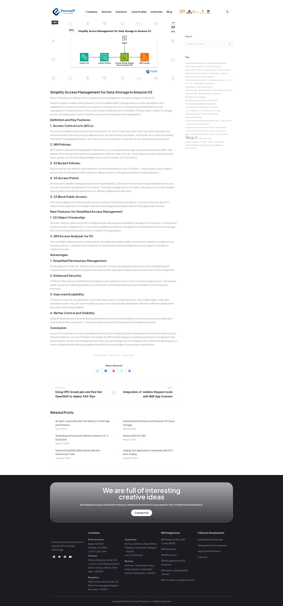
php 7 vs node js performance (197, 134)
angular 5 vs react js (213, 66)
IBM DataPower (191, 93)
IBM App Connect (225, 90)
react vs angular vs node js (196, 142)
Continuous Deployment (195, 80)
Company (91, 11)
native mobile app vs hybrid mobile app (201, 114)
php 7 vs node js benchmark (214, 131)
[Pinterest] (113, 371)
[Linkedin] (222, 3)
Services (107, 11)
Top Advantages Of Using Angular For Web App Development (204, 146)
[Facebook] (211, 3)
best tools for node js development (199, 77)
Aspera (225, 73)
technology (219, 142)
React (191, 137)
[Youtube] (227, 3)
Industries (157, 11)
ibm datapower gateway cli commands (201, 100)
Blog (169, 11)
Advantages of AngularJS (217, 63)
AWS (55, 22)
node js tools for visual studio (197, 124)
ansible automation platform (197, 73)
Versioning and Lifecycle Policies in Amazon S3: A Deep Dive (81, 437)
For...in (229, 80)
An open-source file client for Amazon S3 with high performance (82, 423)
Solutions (121, 11)
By (115, 355)
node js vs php (220, 127)
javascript (213, 107)
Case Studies (139, 11)
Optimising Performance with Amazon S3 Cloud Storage (148, 423)
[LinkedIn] (105, 371)
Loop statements (192, 110)
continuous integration (216, 80)
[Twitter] (216, 3)
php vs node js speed (219, 134)
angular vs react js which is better (217, 70)
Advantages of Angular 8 (195, 63)
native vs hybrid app (193, 117)
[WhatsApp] (97, 371)
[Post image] (51, 421)
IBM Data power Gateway (195, 97)
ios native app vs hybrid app (196, 107)
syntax (210, 142)
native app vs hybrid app (211, 110)
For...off (188, 83)
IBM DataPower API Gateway (210, 93)
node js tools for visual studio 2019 (199, 127)
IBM (215, 90)
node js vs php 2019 (193, 131)
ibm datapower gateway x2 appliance (200, 104)
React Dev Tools (205, 138)
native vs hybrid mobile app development (202, 121)
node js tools (226, 121)
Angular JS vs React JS (194, 70)
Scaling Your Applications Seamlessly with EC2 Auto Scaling (148, 452)
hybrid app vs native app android (198, 87)
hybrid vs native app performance (199, 90)
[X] (121, 371)
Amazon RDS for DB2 (134, 435)
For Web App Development (204, 83)
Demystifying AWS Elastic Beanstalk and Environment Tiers (77, 452)
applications (215, 73)
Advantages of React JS (194, 66)
